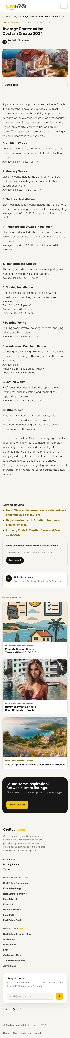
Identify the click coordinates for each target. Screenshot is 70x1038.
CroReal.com (13, 1025)
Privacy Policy (11, 864)
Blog (15, 16)
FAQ (5, 950)
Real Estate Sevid (12, 920)
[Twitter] (21, 1009)
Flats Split (8, 904)
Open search (14, 560)
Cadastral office (12, 955)
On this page (11, 85)
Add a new (9, 939)
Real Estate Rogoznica (15, 883)
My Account (10, 944)
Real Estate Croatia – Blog (17, 934)
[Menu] (64, 6)
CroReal (14, 829)
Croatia (6, 16)
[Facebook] (6, 1009)
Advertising (9, 965)
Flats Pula (8, 915)
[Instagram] (14, 1009)
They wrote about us (14, 960)
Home (6, 1033)
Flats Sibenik (10, 899)
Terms (6, 869)
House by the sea (12, 909)
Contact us (9, 859)
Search (38, 1033)
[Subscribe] (59, 996)
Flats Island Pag (12, 888)
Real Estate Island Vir (15, 893)
